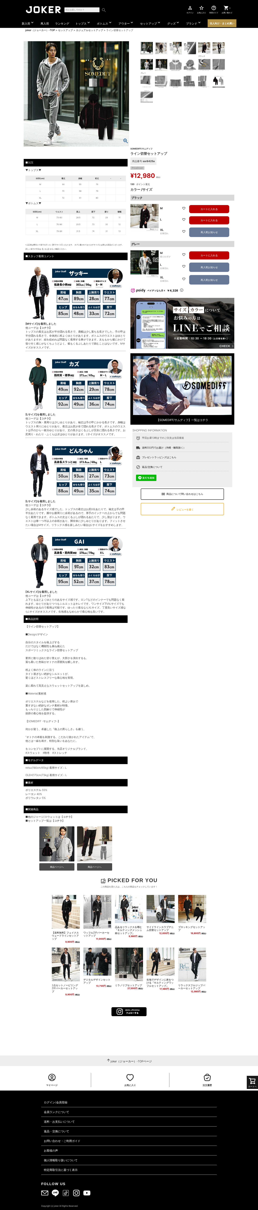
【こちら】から (47, 249)
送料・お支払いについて (59, 1121)
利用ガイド (213, 9)
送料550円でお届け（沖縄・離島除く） (164, 447)
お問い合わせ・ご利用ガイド (62, 1141)
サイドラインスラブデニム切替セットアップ (160, 928)
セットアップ (150, 22)
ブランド (193, 22)
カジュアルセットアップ (89, 30)
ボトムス (104, 22)
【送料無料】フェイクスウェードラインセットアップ (65, 935)
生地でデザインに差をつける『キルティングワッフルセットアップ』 (160, 982)
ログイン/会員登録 (55, 1102)
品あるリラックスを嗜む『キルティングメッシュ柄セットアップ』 (128, 930)
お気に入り (201, 9)
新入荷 (28, 22)
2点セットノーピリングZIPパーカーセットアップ (65, 988)
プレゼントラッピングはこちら (159, 457)
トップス (83, 22)
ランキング (62, 23)
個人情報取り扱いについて (61, 1160)
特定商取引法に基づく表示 (61, 1170)
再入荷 (45, 23)
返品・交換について (56, 1131)
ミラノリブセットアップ (128, 985)
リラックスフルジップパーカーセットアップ (191, 987)
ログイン (190, 9)
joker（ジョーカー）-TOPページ (131, 1061)
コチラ (67, 816)
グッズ (173, 22)
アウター (126, 22)
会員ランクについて (56, 1112)
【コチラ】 (45, 327)
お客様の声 (51, 1150)
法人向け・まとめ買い (222, 23)
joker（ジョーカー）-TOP (40, 30)
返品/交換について (152, 466)
